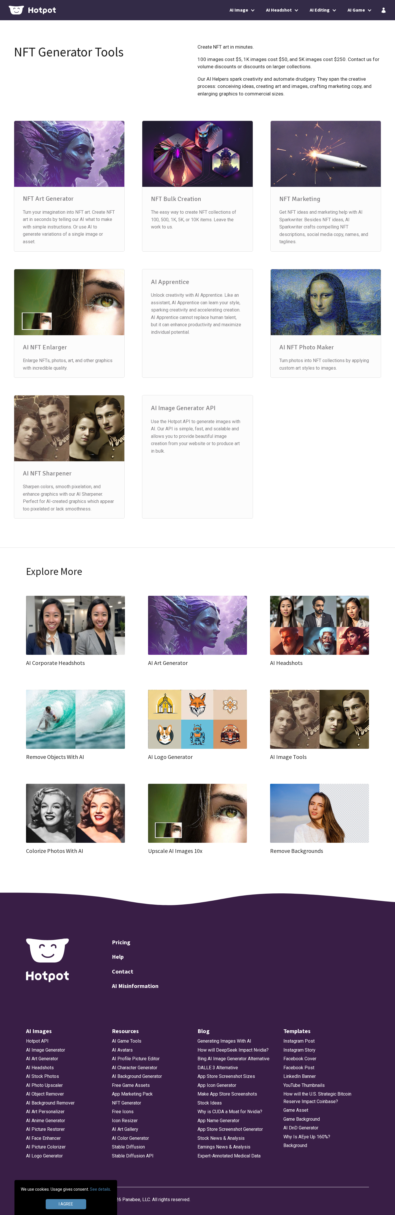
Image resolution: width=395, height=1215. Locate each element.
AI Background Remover (50, 1103)
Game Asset (295, 1110)
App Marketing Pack (132, 1094)
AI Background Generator (137, 1076)
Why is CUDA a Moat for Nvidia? (230, 1111)
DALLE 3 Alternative (218, 1067)
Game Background (301, 1119)
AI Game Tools (126, 1041)
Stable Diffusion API (133, 1156)
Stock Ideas (210, 1103)
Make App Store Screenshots (227, 1094)
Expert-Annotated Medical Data (229, 1156)
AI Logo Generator (44, 1156)
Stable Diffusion (128, 1147)
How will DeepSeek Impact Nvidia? (233, 1050)
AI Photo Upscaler (44, 1085)
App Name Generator (218, 1120)
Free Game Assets (131, 1085)
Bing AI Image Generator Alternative (234, 1058)
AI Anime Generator (45, 1120)
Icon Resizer (125, 1120)
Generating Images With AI (224, 1041)
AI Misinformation (135, 985)
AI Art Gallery (125, 1129)
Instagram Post (299, 1041)
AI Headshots (40, 1067)
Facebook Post (298, 1067)
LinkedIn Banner (299, 1076)
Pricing (121, 942)
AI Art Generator (42, 1058)
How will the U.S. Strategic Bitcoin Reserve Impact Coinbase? (317, 1097)
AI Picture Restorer (45, 1129)
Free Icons (123, 1111)
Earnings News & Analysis (224, 1147)
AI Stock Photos (42, 1076)
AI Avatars (122, 1050)
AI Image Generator (45, 1050)
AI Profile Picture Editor (136, 1058)
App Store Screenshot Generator (230, 1129)
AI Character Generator (134, 1067)
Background (295, 1145)
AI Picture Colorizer (46, 1147)
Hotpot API (37, 1041)
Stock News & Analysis (221, 1138)
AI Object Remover (45, 1094)
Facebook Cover (299, 1058)
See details (100, 1189)
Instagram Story (299, 1050)
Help (118, 956)
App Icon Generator (217, 1085)
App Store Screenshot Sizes (226, 1076)
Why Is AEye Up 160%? (306, 1137)
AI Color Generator (130, 1138)
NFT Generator (126, 1103)
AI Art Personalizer (45, 1111)
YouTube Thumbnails (304, 1085)
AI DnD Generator (300, 1128)
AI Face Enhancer (43, 1138)
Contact (122, 971)
